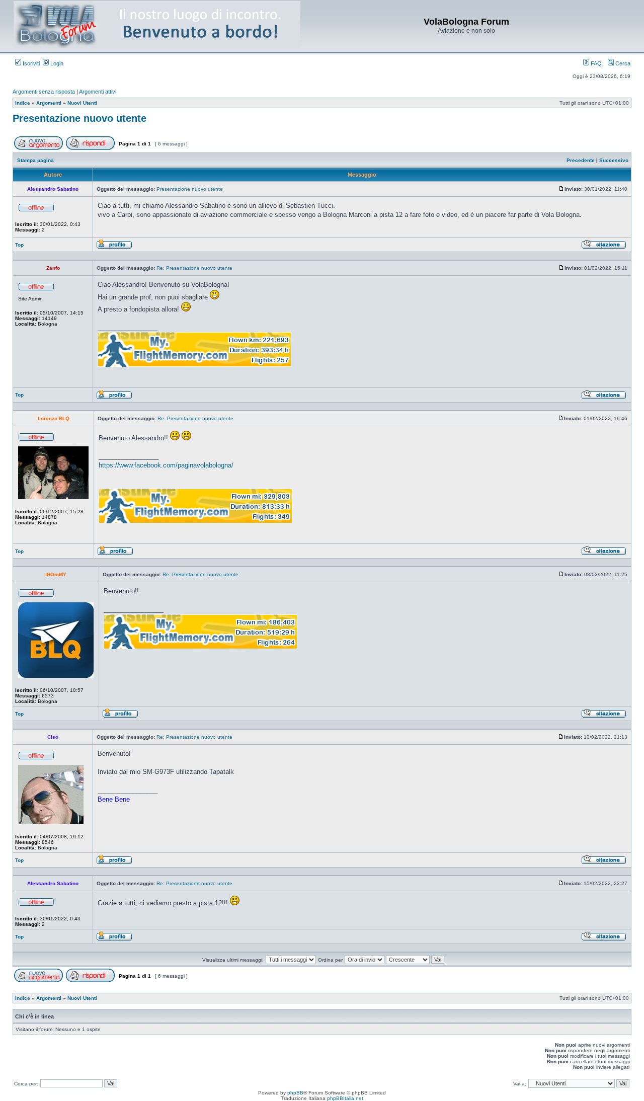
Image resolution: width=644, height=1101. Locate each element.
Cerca (622, 63)
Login (56, 63)
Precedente (581, 160)
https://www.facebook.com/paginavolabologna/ (166, 465)
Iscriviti (30, 63)
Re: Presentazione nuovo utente (194, 268)
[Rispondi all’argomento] (90, 148)
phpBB (295, 1092)
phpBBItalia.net (345, 1098)
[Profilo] (114, 247)
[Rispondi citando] (603, 247)
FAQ (595, 63)
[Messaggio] (561, 189)
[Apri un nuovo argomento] (38, 148)
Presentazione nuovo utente (79, 118)
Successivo (613, 160)
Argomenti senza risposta (44, 92)
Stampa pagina (35, 160)
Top (19, 245)
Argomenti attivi (97, 92)
